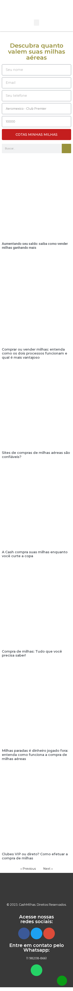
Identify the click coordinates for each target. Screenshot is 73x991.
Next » (48, 868)
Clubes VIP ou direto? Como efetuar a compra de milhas (35, 856)
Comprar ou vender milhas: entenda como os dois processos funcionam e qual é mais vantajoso (34, 353)
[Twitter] (36, 933)
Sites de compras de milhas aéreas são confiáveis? (36, 455)
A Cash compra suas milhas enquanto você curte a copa (35, 554)
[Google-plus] (49, 933)
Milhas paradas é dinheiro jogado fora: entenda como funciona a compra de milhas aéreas (35, 755)
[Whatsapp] (36, 970)
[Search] (66, 148)
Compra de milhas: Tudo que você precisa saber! (32, 653)
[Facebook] (24, 933)
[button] (36, 22)
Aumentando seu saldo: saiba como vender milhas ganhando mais (35, 246)
